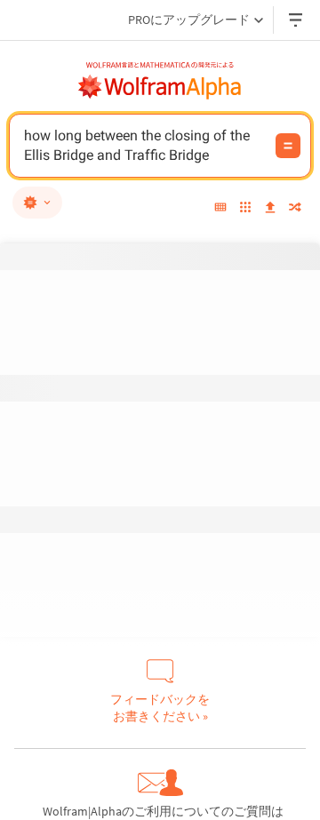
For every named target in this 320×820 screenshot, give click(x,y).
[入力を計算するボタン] (288, 145)
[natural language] (37, 203)
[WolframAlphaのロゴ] (160, 87)
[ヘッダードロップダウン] (297, 20)
